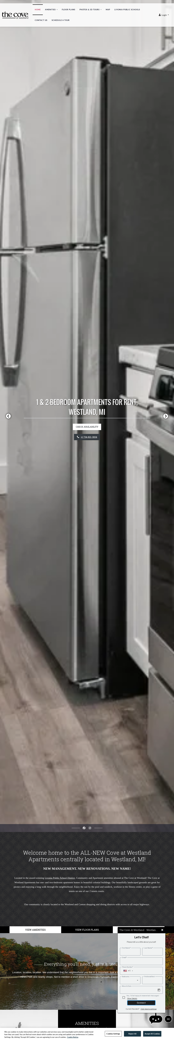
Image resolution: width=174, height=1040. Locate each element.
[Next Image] (165, 416)
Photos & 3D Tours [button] (90, 9)
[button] (164, 15)
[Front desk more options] (168, 1019)
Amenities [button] (50, 9)
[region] (87, 1034)
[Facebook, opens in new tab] (84, 828)
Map (108, 9)
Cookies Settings (113, 1034)
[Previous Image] (8, 416)
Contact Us (41, 20)
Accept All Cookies (152, 1034)
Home (38, 9)
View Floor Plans (87, 929)
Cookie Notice (72, 1037)
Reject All (132, 1034)
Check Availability (87, 426)
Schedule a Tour (61, 20)
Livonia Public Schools (128, 9)
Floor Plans (68, 9)
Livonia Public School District (60, 878)
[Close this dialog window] (162, 930)
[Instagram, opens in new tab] (90, 828)
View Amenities (35, 929)
